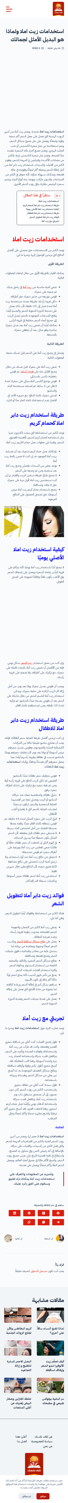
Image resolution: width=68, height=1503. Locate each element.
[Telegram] (58, 1222)
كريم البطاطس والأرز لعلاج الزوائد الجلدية (18, 1330)
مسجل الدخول (39, 1271)
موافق (43, 1496)
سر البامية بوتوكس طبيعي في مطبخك (53, 1401)
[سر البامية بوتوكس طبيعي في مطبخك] (50, 1385)
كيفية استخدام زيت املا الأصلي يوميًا (42, 209)
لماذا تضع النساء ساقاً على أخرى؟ (50, 1330)
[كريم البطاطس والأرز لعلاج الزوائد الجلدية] (17, 1315)
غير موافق (26, 1496)
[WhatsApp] (44, 1222)
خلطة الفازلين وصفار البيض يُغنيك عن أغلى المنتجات (19, 1403)
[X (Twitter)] (44, 1213)
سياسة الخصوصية (41, 1441)
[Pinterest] (29, 1213)
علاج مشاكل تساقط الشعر (31, 941)
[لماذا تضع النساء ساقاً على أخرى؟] (50, 1315)
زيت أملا (27, 287)
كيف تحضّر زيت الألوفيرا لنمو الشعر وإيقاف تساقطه (52, 1365)
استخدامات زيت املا (48, 201)
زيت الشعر (26, 663)
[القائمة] (9, 9)
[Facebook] (58, 1213)
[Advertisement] (34, 91)
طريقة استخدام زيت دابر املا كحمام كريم (41, 205)
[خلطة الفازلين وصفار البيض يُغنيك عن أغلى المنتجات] (17, 1385)
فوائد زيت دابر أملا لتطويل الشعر (44, 217)
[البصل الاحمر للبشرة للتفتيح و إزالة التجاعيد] (17, 1348)
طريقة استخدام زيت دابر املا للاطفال (43, 213)
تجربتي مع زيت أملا (50, 221)
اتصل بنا (22, 1441)
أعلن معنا (21, 1436)
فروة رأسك (27, 371)
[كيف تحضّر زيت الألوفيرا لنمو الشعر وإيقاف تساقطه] (50, 1348)
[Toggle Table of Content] (56, 196)
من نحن (47, 1446)
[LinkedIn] (14, 1213)
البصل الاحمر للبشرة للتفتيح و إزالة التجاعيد (19, 1365)
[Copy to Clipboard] (29, 1222)
